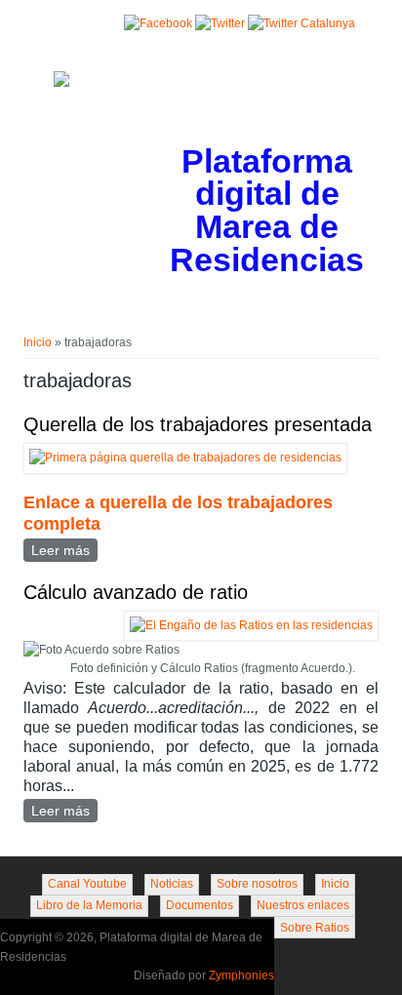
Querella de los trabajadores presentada (197, 424)
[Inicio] (61, 83)
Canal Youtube (87, 884)
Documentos (199, 905)
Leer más (64, 550)
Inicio (37, 342)
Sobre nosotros (257, 884)
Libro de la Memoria (89, 905)
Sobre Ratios (314, 928)
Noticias (171, 884)
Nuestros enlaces (303, 905)
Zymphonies (241, 975)
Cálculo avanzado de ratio (135, 592)
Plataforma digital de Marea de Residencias (267, 210)
